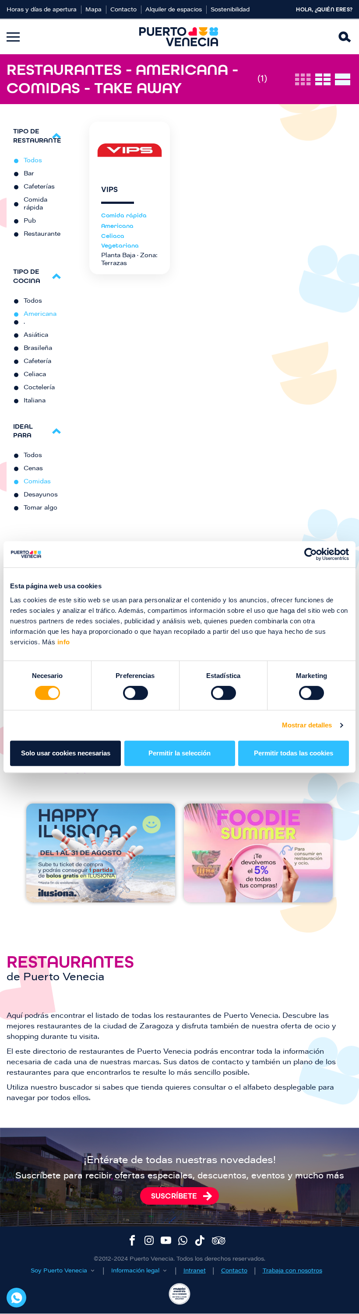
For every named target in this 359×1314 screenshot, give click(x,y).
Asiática (36, 335)
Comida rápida (35, 204)
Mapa (93, 10)
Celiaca (35, 375)
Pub (30, 221)
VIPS (109, 189)
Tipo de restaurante (37, 135)
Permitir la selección (179, 753)
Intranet (194, 1271)
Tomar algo (40, 508)
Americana (40, 314)
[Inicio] (178, 37)
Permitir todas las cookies (293, 753)
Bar (29, 174)
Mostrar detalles (307, 725)
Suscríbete (174, 1196)
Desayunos (41, 495)
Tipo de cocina (26, 276)
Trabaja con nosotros (292, 1271)
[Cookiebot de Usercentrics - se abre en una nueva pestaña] (310, 554)
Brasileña (38, 349)
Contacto (123, 10)
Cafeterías (39, 187)
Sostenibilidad (230, 10)
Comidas (37, 482)
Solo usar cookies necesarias (65, 753)
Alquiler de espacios (173, 10)
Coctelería (39, 388)
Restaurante (42, 234)
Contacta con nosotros (16, 1297)
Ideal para (23, 431)
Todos (33, 161)
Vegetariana (120, 245)
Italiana (35, 401)
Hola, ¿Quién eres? (324, 9)
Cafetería (37, 362)
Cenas (33, 469)
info (62, 642)
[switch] (135, 693)
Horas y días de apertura (42, 10)
